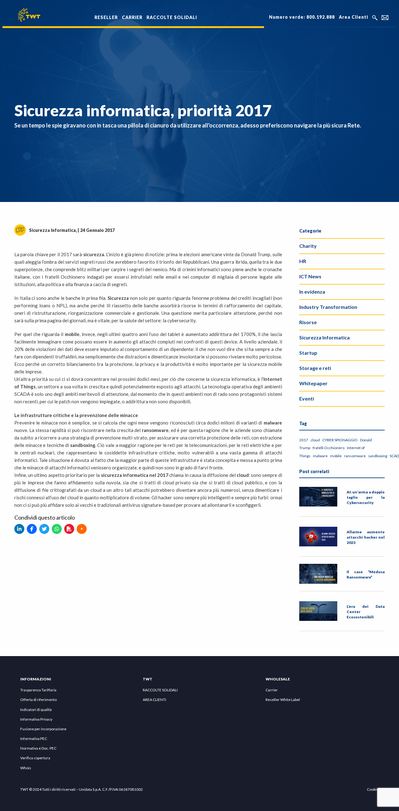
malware (320, 455)
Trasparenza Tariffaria (38, 690)
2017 (303, 440)
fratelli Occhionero (328, 447)
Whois (25, 767)
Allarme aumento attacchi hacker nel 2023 (366, 537)
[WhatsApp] (57, 529)
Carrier (272, 690)
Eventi (306, 398)
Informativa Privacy (36, 719)
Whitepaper (313, 383)
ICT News (310, 276)
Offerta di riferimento (38, 699)
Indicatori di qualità (36, 709)
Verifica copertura (35, 758)
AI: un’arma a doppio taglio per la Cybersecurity (366, 497)
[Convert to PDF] (69, 529)
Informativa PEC (33, 738)
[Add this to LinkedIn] (19, 529)
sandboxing (377, 455)
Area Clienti (353, 17)
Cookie (373, 789)
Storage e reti (315, 368)
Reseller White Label (283, 699)
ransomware (355, 455)
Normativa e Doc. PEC (38, 748)
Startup (308, 353)
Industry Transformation (328, 307)
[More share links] (82, 529)
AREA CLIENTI (154, 699)
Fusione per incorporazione (43, 729)
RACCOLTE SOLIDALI (172, 17)
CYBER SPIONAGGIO (340, 440)
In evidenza (312, 292)
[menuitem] (106, 14)
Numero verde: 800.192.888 (302, 17)
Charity (308, 246)
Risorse (308, 322)
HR (302, 261)
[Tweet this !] (44, 529)
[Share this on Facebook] (32, 529)
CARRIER (132, 17)
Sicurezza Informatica (324, 337)
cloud (315, 440)
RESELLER (106, 17)
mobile (336, 455)
